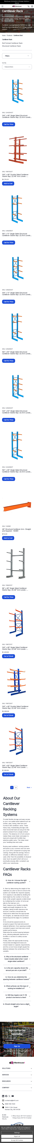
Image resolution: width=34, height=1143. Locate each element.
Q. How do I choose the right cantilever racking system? (16, 881)
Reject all (17, 1136)
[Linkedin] (3, 1096)
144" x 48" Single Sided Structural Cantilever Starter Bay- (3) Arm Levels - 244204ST (16, 116)
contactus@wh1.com (11, 1100)
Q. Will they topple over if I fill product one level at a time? (16, 996)
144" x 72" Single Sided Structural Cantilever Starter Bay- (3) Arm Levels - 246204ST (16, 293)
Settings (17, 1133)
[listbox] (17, 66)
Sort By (4, 63)
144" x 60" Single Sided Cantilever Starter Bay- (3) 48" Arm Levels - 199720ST (14, 766)
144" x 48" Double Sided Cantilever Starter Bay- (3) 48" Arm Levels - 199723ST (15, 707)
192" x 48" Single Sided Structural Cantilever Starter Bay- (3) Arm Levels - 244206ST (16, 471)
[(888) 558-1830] (28, 6)
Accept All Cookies (17, 1140)
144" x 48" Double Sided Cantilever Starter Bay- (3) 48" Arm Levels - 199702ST (15, 175)
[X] (9, 1096)
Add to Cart (8, 183)
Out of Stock (8, 656)
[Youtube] (13, 1096)
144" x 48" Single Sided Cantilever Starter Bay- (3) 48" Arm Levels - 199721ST (14, 648)
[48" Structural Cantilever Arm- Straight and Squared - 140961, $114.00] (17, 504)
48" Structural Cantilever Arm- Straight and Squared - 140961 (16, 530)
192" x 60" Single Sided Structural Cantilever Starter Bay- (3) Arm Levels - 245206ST (16, 353)
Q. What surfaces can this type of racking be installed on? (16, 987)
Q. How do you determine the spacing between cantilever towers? (16, 978)
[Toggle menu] (2, 6)
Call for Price (8, 124)
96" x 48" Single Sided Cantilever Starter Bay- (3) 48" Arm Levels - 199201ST (14, 589)
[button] (17, 56)
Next (29, 787)
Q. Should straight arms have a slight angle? (16, 1005)
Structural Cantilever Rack (11, 46)
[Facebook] (6, 1096)
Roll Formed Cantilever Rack (12, 43)
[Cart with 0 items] (32, 6)
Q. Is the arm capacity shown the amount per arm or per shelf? (16, 969)
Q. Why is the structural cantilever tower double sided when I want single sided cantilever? (16, 959)
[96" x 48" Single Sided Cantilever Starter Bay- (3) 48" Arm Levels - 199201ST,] (17, 564)
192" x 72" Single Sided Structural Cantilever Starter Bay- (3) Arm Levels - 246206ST (16, 234)
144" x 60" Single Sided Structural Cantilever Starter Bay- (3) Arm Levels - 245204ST (16, 412)
